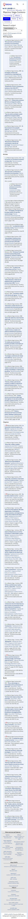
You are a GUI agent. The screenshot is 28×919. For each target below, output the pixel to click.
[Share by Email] (13, 8)
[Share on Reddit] (9, 8)
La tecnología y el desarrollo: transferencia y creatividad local (14, 72)
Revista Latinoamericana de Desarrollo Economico (12, 215)
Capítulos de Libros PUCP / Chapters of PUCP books (14, 482)
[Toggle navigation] (17, 4)
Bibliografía (8, 641)
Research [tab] (6, 18)
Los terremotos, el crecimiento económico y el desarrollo (14, 159)
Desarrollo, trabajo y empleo (12, 444)
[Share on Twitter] (6, 8)
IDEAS (5, 914)
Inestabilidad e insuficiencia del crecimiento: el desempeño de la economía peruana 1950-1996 (13, 240)
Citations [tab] (14, 18)
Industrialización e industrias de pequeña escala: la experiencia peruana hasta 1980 (13, 281)
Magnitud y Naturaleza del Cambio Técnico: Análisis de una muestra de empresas (13, 552)
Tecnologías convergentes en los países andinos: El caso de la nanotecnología (14, 212)
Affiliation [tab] (17, 15)
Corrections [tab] (7, 21)
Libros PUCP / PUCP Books (15, 714)
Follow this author (12, 10)
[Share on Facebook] (8, 8)
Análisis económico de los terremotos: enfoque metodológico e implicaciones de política (14, 369)
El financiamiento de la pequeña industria (14, 128)
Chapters (5, 35)
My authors (19, 10)
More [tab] (20, 18)
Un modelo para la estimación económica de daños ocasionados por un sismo (14, 343)
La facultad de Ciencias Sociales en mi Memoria (14, 427)
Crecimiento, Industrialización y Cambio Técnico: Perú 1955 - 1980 (13, 574)
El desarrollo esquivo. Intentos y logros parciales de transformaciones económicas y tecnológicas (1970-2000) (14, 711)
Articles (19, 33)
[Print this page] (14, 8)
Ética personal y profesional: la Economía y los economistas (15, 59)
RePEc (11, 914)
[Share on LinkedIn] (11, 8)
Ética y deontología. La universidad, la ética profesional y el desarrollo (14, 685)
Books (10, 35)
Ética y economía (9, 724)
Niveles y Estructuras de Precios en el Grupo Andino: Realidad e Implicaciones (13, 412)
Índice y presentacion (10, 569)
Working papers (12, 33)
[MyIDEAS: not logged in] (24, 10)
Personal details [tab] (8, 15)
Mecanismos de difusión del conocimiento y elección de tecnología (12, 143)
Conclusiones (8, 626)
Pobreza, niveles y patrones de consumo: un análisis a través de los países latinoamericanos (13, 383)
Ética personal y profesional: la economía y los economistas (15, 187)
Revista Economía (17, 161)
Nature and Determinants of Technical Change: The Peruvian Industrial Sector (13, 658)
